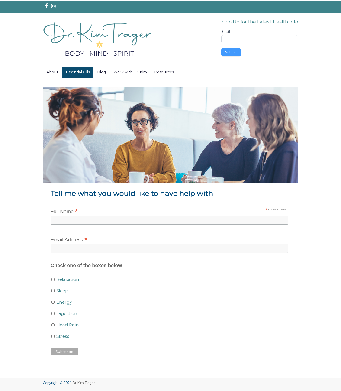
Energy (63, 302)
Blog (101, 72)
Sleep (61, 290)
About (52, 72)
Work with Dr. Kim (130, 72)
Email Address (69, 239)
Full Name (64, 211)
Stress (62, 336)
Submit (231, 52)
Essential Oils (78, 72)
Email (225, 31)
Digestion (66, 313)
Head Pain (67, 325)
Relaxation (67, 279)
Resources (164, 72)
